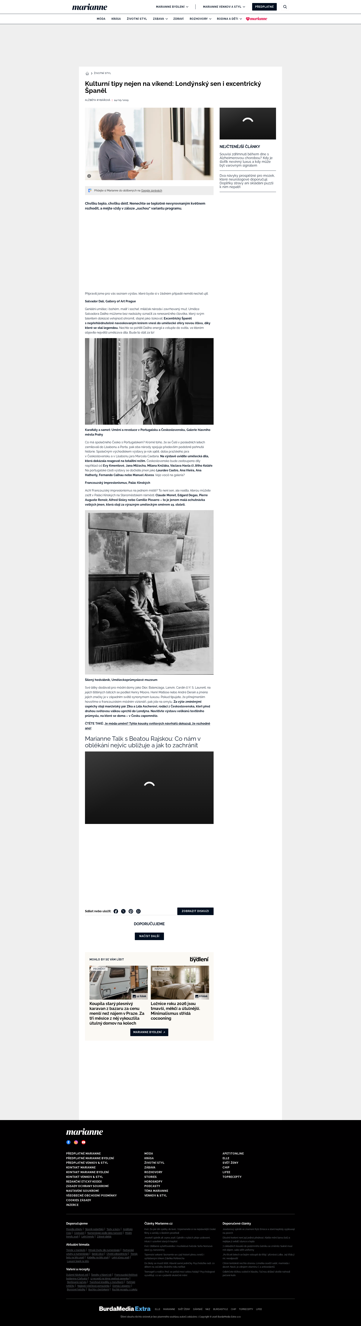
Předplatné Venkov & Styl (87, 1162)
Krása (116, 18)
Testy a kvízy (113, 1229)
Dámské (197, 1309)
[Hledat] (285, 7)
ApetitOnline (233, 1153)
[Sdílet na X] (123, 911)
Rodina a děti (227, 18)
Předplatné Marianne (83, 1153)
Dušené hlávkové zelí (77, 1274)
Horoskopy (153, 1181)
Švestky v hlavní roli (101, 1274)
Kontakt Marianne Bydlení (87, 1172)
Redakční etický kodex (84, 1181)
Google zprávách (151, 190)
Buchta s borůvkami (98, 1289)
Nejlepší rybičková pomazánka (93, 1286)
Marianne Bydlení (170, 6)
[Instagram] (76, 1142)
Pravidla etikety (74, 1229)
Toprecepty (232, 1176)
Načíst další (149, 936)
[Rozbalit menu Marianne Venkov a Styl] (243, 7)
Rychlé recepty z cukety (124, 1289)
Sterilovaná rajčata (76, 1282)
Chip (226, 1167)
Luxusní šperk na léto (78, 1261)
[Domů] (92, 7)
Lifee (226, 1172)
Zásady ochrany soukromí (87, 1186)
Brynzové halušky (76, 1289)
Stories (150, 1176)
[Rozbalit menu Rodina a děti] (239, 19)
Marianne (169, 1309)
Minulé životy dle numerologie (104, 1250)
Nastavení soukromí (82, 1190)
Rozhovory (199, 18)
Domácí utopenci (121, 1286)
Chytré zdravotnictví (117, 1254)
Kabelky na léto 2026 (98, 1257)
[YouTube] (83, 1142)
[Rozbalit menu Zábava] (165, 19)
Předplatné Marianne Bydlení (90, 1158)
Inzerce (72, 1204)
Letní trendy (87, 1236)
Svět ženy (230, 1162)
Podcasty (152, 1186)
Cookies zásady (78, 1200)
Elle (226, 1158)
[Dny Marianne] (256, 19)
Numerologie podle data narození (104, 1233)
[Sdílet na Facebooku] (116, 911)
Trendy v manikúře (75, 1250)
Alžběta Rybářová (97, 100)
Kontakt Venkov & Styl (84, 1176)
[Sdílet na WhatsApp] (138, 911)
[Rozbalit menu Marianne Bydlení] (186, 7)
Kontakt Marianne (81, 1167)
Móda (101, 18)
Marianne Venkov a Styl (222, 6)
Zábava (158, 18)
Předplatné (264, 6)
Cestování (79, 1233)
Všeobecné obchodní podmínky (91, 1195)
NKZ (208, 1309)
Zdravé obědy (104, 1236)
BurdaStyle (220, 1309)
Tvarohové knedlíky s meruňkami (106, 1282)
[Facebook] (68, 1142)
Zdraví (178, 18)
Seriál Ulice (98, 1254)
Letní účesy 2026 (120, 1257)
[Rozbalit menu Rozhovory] (209, 19)
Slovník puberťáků (94, 1229)
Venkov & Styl (155, 1195)
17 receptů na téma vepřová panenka (109, 1278)
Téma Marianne (156, 1190)
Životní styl (137, 18)
